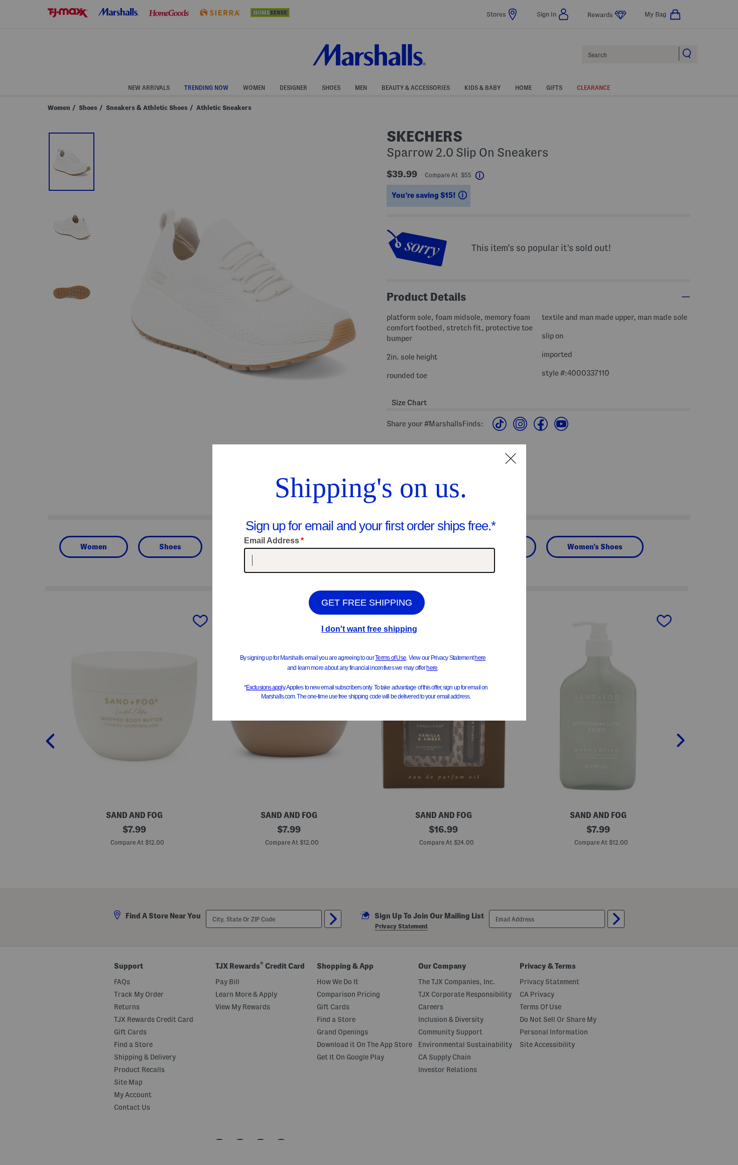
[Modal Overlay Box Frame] (369, 582)
